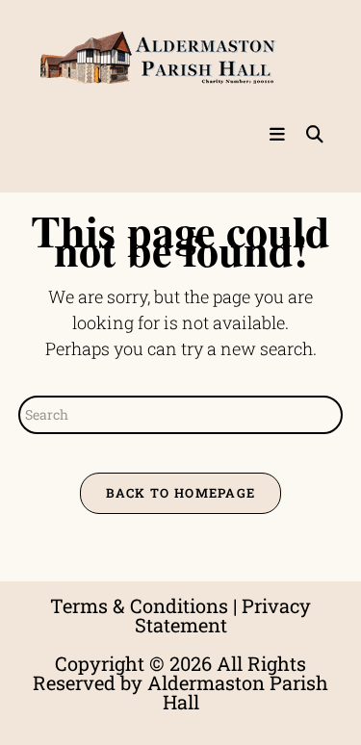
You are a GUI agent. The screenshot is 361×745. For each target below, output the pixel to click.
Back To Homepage (181, 492)
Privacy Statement (223, 615)
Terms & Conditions (139, 605)
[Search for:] (308, 134)
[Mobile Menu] (280, 134)
